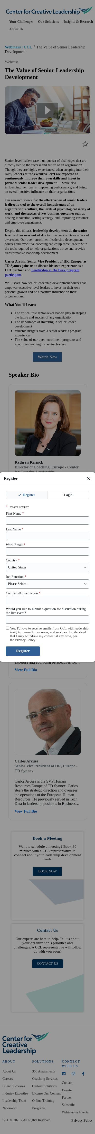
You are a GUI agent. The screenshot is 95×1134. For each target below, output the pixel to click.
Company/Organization (23, 593)
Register (28, 495)
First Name (15, 513)
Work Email (15, 545)
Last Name (14, 529)
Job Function (16, 577)
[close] (88, 478)
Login (68, 495)
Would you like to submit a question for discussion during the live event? (46, 611)
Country (13, 560)
